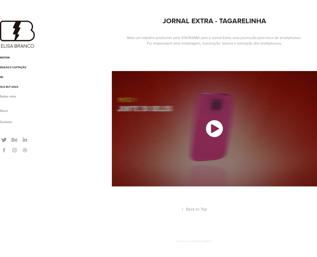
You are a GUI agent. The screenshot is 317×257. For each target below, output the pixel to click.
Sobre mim (8, 96)
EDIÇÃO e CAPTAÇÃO (13, 67)
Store (4, 110)
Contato (6, 122)
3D (1, 77)
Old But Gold (9, 87)
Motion (5, 57)
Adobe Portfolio (202, 241)
